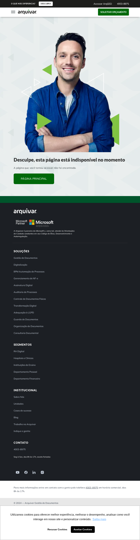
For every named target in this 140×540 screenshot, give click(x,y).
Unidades (18, 403)
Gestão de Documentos (25, 258)
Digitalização (20, 264)
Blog (16, 417)
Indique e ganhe (22, 431)
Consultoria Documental (26, 333)
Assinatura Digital (23, 285)
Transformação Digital (25, 305)
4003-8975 (92, 487)
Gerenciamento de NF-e (26, 278)
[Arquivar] (25, 211)
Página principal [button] (34, 178)
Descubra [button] (46, 3)
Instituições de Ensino (25, 365)
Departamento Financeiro (27, 378)
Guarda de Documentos (26, 319)
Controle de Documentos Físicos (30, 298)
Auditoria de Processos (25, 292)
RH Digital (19, 351)
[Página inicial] (27, 12)
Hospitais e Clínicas (23, 358)
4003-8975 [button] (123, 4)
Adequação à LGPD (24, 312)
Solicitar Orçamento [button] (113, 12)
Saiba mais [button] (99, 519)
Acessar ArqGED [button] (103, 4)
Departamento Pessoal (25, 371)
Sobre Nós (19, 397)
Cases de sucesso (22, 410)
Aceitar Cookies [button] (83, 529)
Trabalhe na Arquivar (25, 424)
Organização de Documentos (28, 326)
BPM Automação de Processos (29, 271)
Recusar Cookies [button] (57, 529)
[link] (16, 472)
